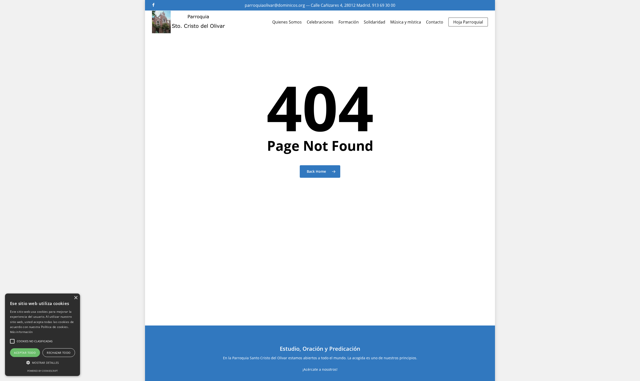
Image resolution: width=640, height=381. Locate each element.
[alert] (42, 335)
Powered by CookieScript (42, 370)
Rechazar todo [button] (58, 352)
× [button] (76, 298)
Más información (21, 332)
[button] (12, 341)
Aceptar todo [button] (25, 352)
